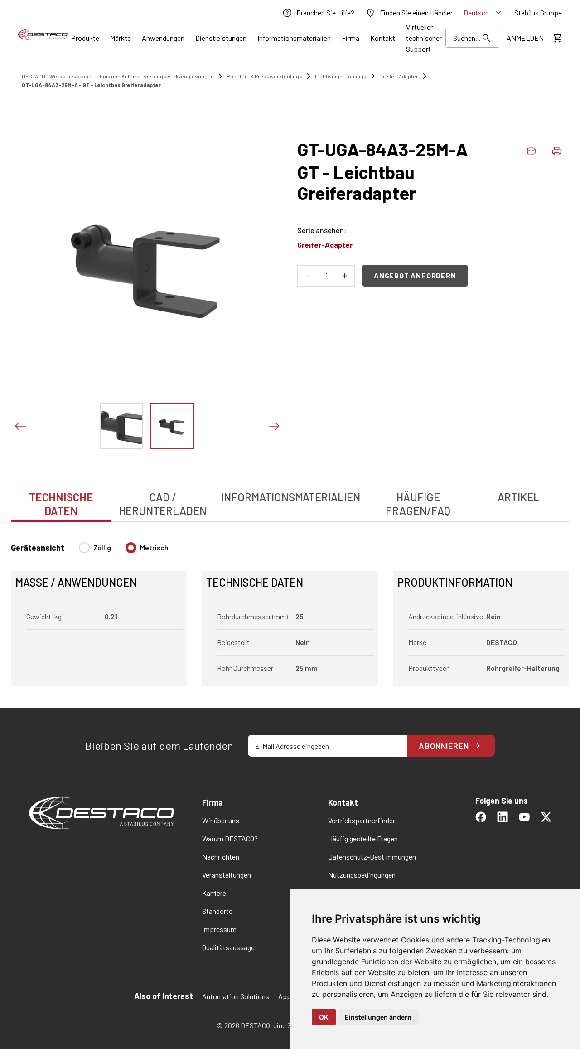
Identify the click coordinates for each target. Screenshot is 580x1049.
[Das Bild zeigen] (121, 426)
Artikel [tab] (519, 497)
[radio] (84, 547)
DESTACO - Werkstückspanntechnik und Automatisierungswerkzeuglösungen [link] (118, 76)
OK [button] (324, 1017)
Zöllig (102, 547)
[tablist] (290, 499)
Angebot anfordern (415, 275)
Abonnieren (444, 746)
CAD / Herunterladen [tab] (163, 504)
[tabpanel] (290, 608)
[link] (318, 12)
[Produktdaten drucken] (556, 151)
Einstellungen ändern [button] (378, 1017)
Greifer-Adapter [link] (398, 76)
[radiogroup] (124, 551)
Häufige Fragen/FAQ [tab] (418, 504)
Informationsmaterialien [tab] (290, 497)
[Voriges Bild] (20, 426)
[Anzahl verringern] (308, 276)
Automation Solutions (235, 996)
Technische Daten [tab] (61, 504)
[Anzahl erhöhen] (344, 276)
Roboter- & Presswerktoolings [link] (264, 76)
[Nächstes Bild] (274, 426)
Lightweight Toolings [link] (341, 76)
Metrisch (154, 547)
